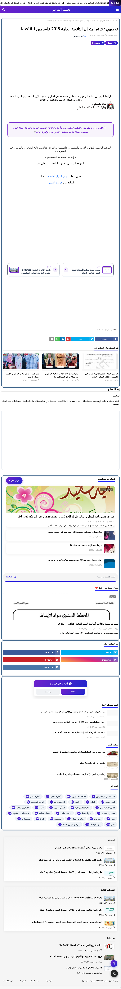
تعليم (39, 807)
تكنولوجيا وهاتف (20, 807)
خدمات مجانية (42, 813)
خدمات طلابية (64, 813)
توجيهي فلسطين (97, 20)
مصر (110, 824)
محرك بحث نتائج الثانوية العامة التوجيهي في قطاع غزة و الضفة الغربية (62, 375)
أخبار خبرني (108, 802)
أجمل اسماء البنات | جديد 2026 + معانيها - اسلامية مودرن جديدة (79, 722)
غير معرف (112, 35)
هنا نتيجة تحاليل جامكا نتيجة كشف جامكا (84, 967)
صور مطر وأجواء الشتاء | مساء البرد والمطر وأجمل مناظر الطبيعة (79, 752)
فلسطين (55, 818)
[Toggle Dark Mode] (114, 973)
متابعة (73, 691)
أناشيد (75, 802)
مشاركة (48, 692)
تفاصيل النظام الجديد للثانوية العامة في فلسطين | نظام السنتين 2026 (101, 375)
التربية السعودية (35, 802)
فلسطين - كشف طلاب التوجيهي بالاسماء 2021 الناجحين (22, 375)
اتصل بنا (23, 980)
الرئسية (49, 980)
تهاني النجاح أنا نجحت (57, 176)
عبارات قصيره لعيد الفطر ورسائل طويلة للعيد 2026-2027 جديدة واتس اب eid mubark (66, 516)
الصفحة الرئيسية (112, 20)
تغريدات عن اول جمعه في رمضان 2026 (86, 545)
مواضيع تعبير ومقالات (69, 824)
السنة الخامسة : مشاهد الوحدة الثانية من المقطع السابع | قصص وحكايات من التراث (67, 922)
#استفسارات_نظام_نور (104, 796)
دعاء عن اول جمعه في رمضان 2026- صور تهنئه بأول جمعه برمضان (75, 532)
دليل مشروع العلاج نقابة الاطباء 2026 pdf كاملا (80, 945)
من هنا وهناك (92, 824)
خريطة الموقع (8, 980)
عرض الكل (15, 480)
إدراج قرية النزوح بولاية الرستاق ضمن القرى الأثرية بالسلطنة (81, 774)
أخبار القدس (33, 796)
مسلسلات (24, 818)
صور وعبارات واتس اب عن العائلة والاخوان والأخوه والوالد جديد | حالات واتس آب (73, 712)
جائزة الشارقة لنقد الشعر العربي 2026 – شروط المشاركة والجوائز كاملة (37, 2)
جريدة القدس (55, 182)
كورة (40, 818)
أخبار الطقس (53, 796)
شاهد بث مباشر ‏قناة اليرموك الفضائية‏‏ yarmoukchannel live (79, 732)
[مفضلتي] (114, 963)
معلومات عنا (34, 980)
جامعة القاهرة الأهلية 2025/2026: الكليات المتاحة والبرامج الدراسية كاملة (70, 860)
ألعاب (91, 802)
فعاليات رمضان (76, 818)
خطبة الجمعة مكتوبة (19, 813)
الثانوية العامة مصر (105, 807)
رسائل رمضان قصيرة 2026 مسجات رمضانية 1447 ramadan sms (74, 560)
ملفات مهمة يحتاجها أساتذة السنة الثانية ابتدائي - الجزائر (88, 623)
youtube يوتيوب (76, 796)
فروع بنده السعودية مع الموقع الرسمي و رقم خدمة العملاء (76, 956)
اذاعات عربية (58, 802)
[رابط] (60, 105)
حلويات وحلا (84, 813)
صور (111, 818)
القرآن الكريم (57, 807)
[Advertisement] (60, 71)
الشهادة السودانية (80, 807)
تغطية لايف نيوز (60, 9)
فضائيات (95, 818)
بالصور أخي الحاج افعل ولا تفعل (92, 763)
